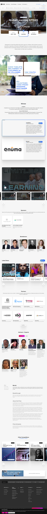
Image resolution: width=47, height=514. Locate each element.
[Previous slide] (4, 284)
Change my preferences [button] (11, 512)
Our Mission (5, 489)
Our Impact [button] (19, 4)
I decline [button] (6, 512)
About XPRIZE (6, 491)
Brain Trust (29, 498)
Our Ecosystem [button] (24, 4)
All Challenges (14, 490)
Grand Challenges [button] (13, 4)
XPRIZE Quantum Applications (14, 498)
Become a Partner (39, 492)
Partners (29, 495)
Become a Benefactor (40, 489)
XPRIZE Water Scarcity (14, 495)
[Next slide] (43, 203)
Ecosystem (29, 489)
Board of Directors (31, 491)
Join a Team (38, 494)
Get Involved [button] (38, 4)
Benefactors (30, 492)
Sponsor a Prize (39, 491)
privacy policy (11, 510)
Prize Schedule (6, 389)
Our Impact (21, 489)
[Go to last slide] (4, 203)
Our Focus (5, 494)
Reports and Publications (22, 491)
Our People (5, 492)
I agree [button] (3, 512)
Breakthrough (6, 386)
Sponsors (29, 494)
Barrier (5, 385)
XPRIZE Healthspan (15, 493)
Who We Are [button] (8, 4)
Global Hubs (30, 501)
